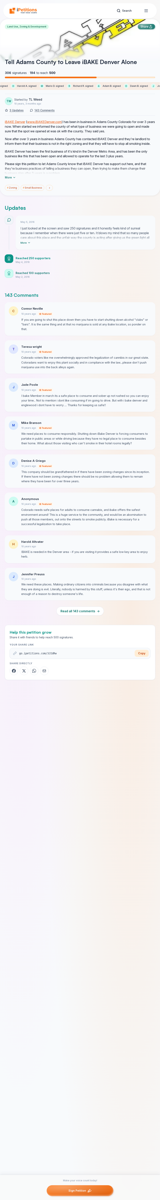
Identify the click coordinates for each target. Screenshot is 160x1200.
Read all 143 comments (80, 611)
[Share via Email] (44, 671)
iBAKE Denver (15, 122)
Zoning (12, 187)
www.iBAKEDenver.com (44, 122)
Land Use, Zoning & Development (26, 26)
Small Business (32, 187)
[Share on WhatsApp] (34, 671)
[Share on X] (24, 671)
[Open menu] (146, 10)
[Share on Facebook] (14, 671)
